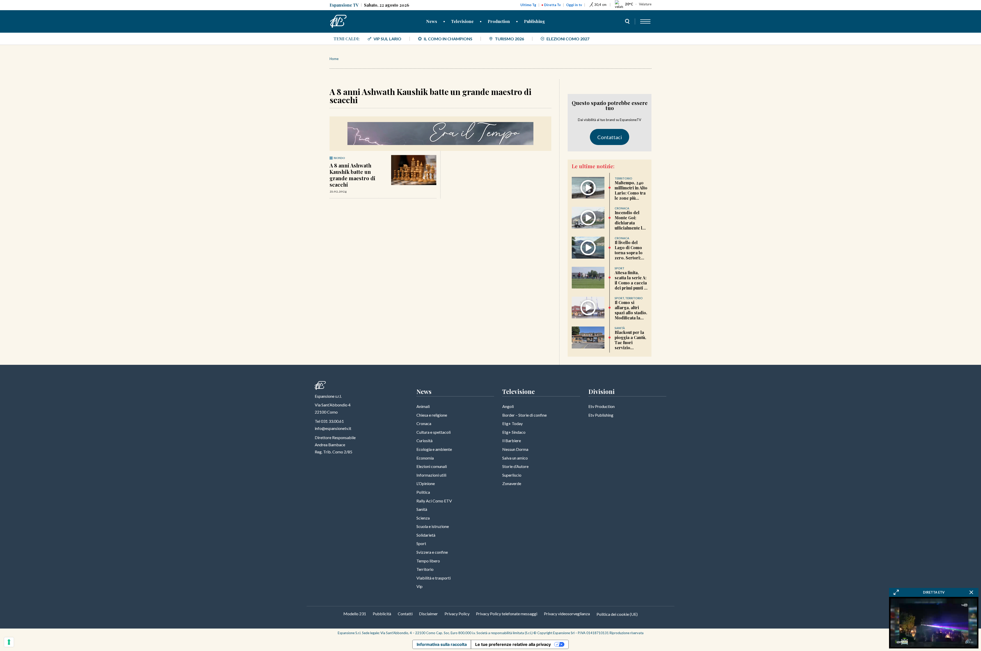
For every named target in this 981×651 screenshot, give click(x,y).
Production (499, 21)
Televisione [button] (462, 21)
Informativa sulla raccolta (442, 644)
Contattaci (609, 137)
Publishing (534, 21)
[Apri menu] (645, 21)
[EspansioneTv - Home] (338, 21)
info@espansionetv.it (333, 428)
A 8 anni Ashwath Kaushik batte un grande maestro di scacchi (352, 175)
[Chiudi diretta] (971, 592)
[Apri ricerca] (627, 21)
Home (334, 59)
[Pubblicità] (440, 133)
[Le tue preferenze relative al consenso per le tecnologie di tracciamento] (9, 642)
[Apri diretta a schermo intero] (896, 592)
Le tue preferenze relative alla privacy (513, 644)
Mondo (339, 158)
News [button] (431, 21)
